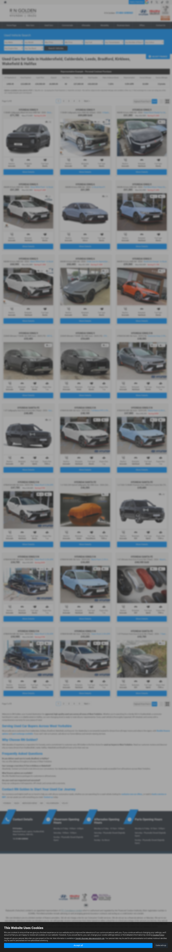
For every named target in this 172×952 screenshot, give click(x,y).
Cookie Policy (158, 935)
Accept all (78, 945)
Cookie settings (161, 945)
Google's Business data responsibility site (89, 938)
